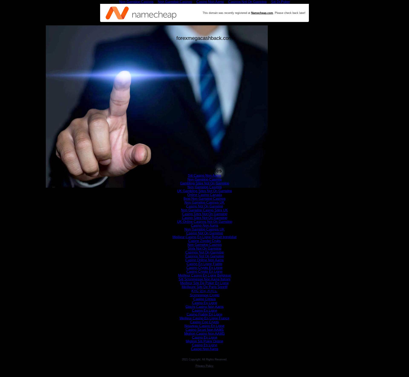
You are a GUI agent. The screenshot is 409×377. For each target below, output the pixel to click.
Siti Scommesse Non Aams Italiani (204, 279)
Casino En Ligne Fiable (204, 264)
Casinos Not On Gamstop (204, 252)
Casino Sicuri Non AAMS (205, 330)
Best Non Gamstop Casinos (205, 198)
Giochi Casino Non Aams (205, 307)
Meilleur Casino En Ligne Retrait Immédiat (204, 237)
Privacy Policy (204, 365)
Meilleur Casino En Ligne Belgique (204, 275)
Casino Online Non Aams (204, 260)
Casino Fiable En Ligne (204, 314)
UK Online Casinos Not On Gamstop (204, 221)
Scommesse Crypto (204, 295)
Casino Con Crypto (204, 322)
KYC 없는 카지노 (204, 291)
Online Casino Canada (204, 195)
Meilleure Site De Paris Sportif (204, 287)
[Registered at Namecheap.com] (141, 13)
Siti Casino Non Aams (204, 175)
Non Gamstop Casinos (204, 179)
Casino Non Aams (204, 225)
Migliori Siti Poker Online (204, 341)
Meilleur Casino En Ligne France (204, 318)
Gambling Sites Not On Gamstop (204, 183)
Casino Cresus (204, 299)
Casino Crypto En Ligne (204, 268)
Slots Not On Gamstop (204, 248)
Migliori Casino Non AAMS (204, 333)
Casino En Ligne (204, 303)
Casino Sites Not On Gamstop (204, 214)
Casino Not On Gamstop (204, 206)
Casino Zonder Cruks (204, 241)
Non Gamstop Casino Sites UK (204, 210)
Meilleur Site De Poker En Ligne (204, 283)
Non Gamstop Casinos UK (204, 202)
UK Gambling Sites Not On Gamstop (204, 191)
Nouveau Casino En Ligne (204, 326)
